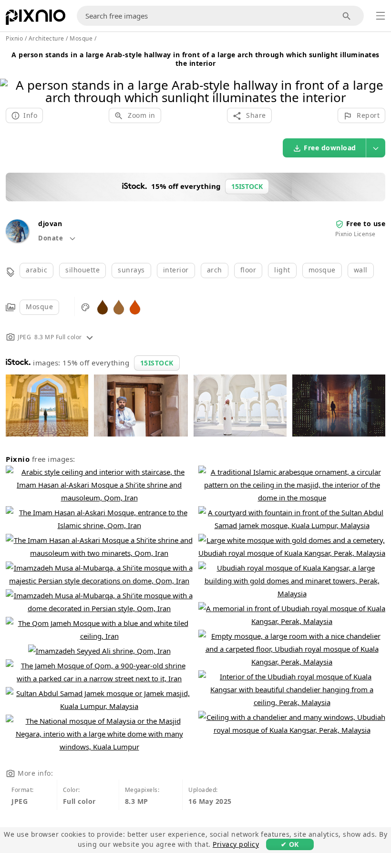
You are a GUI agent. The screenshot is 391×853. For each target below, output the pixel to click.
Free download (330, 147)
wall (361, 269)
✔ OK (290, 844)
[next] (380, 79)
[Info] (89, 337)
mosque (322, 269)
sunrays (131, 269)
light (282, 269)
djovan (50, 223)
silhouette (82, 269)
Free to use (366, 223)
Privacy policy (236, 844)
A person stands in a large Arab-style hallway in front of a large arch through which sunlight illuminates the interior (195, 59)
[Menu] (380, 16)
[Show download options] (375, 147)
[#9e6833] (119, 306)
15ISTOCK (157, 362)
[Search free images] (346, 16)
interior (176, 269)
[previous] (10, 79)
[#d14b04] (135, 306)
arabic (36, 269)
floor (248, 269)
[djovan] (17, 239)
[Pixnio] (35, 19)
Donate (51, 238)
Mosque (39, 306)
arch (214, 269)
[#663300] (102, 306)
